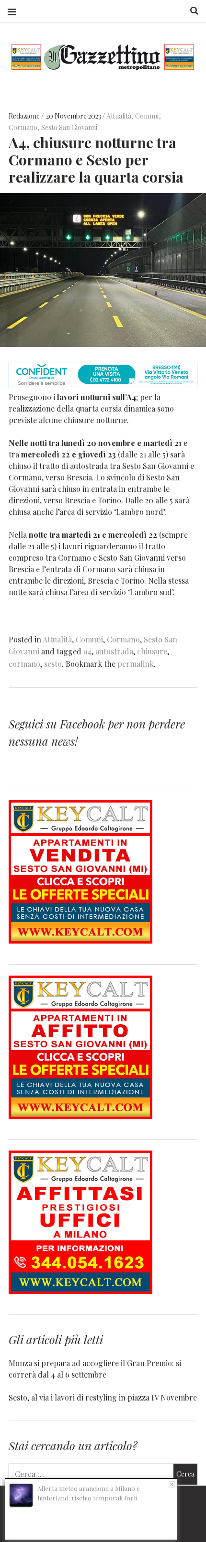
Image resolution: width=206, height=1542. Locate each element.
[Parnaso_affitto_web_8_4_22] (80, 1116)
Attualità (118, 115)
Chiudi (172, 1484)
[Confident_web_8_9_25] (103, 384)
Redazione (25, 115)
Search (190, 10)
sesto (53, 664)
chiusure (152, 651)
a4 (87, 651)
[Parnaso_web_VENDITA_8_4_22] (80, 940)
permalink (135, 664)
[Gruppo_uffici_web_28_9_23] (80, 1291)
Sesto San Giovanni (69, 127)
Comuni (147, 115)
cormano (24, 664)
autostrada (114, 651)
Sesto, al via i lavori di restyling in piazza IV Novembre (103, 1397)
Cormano (23, 127)
